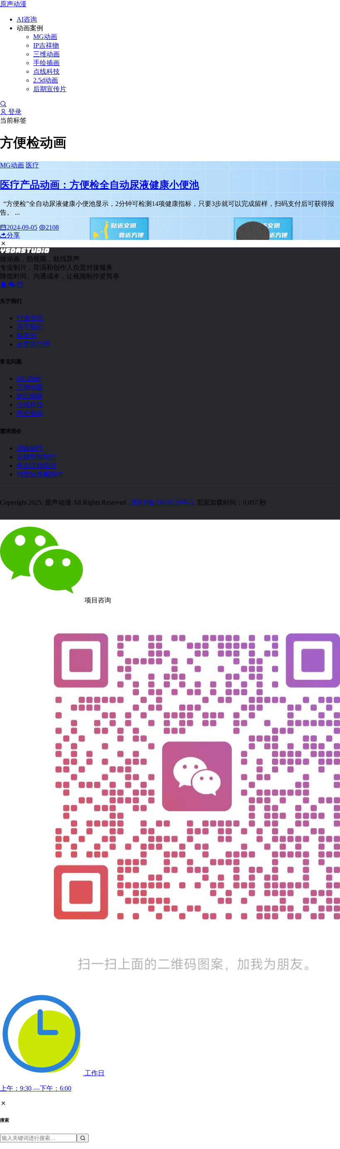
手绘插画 (46, 62)
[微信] (12, 284)
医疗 (32, 165)
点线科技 (46, 71)
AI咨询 (27, 19)
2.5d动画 (45, 80)
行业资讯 (30, 318)
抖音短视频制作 (40, 474)
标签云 (26, 335)
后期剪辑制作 (36, 456)
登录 (14, 111)
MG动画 (45, 36)
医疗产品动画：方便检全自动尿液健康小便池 (99, 184)
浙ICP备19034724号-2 (162, 502)
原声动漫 (13, 3)
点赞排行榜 (33, 344)
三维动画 (46, 54)
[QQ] (4, 284)
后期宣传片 (49, 88)
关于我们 (30, 326)
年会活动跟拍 (36, 465)
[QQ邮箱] (20, 284)
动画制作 (30, 448)
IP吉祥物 (46, 45)
